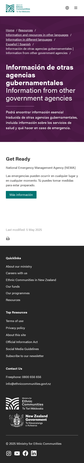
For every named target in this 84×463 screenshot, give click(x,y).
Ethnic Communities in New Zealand (31, 279)
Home (10, 30)
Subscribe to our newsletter (25, 356)
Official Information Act (22, 342)
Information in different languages (29, 39)
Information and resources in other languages (37, 34)
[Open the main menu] (75, 7)
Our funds (13, 286)
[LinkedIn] (34, 452)
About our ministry (19, 266)
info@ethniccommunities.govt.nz (28, 383)
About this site (16, 335)
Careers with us (16, 273)
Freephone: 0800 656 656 (23, 377)
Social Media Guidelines (22, 349)
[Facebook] (25, 452)
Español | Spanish (18, 44)
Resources (25, 30)
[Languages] (67, 7)
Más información (21, 194)
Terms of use (14, 321)
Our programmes (18, 293)
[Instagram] (8, 452)
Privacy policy (15, 328)
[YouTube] (17, 452)
